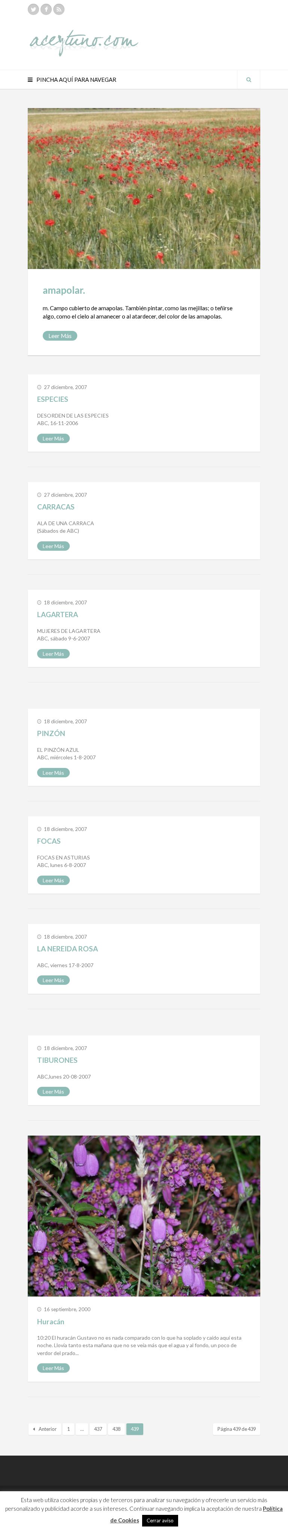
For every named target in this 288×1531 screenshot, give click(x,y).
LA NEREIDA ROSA (67, 948)
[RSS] (58, 9)
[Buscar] (248, 79)
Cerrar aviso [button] (160, 1520)
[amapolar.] (144, 188)
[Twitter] (33, 9)
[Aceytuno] (84, 35)
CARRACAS (56, 506)
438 (116, 1429)
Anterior (48, 1429)
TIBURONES (57, 1060)
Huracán (50, 1321)
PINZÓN (51, 733)
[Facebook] (46, 9)
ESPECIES (52, 399)
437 (98, 1429)
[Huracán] (144, 1216)
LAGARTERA (57, 614)
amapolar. (64, 290)
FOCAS (49, 841)
